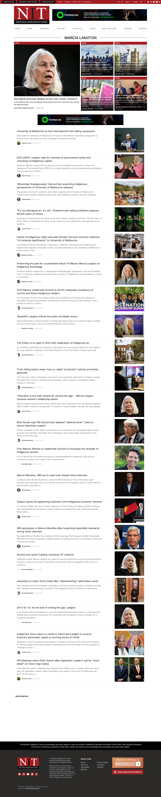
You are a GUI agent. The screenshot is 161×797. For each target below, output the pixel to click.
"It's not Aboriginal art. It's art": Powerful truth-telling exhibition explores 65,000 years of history (58, 212)
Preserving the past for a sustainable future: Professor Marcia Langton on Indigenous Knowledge (58, 265)
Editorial (84, 769)
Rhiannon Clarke (27, 255)
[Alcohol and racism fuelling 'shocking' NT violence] (123, 563)
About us (84, 765)
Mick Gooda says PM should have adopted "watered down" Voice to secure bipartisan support (55, 424)
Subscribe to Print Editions (28, 2)
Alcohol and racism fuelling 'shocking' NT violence (45, 554)
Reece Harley (26, 176)
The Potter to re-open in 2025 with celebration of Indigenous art (53, 343)
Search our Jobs (8, 2)
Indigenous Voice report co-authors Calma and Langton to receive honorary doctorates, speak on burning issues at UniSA (54, 636)
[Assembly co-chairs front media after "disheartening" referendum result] (123, 590)
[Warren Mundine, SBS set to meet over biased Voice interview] (123, 484)
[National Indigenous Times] (31, 15)
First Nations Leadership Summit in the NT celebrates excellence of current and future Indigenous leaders (55, 292)
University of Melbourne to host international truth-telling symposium (56, 131)
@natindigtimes (21, 696)
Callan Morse (26, 199)
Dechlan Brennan (87, 109)
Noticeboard (86, 2)
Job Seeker (85, 767)
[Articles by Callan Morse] (19, 199)
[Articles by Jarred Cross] (19, 229)
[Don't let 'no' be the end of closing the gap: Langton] (123, 616)
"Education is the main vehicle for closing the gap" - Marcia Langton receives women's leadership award (55, 397)
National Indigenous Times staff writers (128, 107)
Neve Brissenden (27, 569)
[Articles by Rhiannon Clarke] (19, 255)
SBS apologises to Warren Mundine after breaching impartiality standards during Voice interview (58, 530)
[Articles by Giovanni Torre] (19, 143)
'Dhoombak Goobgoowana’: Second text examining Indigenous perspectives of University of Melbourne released (52, 186)
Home (83, 762)
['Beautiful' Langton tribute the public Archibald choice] (123, 325)
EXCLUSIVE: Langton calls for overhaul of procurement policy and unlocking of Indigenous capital (54, 159)
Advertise (67, 2)
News (17, 43)
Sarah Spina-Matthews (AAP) (24, 108)
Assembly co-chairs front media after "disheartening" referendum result (57, 581)
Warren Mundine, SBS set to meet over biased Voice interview (52, 475)
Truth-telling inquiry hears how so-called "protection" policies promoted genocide (57, 371)
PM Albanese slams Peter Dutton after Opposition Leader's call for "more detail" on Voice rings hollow (58, 662)
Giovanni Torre (87, 74)
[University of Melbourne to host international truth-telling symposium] (123, 140)
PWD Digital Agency (32, 788)
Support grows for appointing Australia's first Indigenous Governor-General (59, 501)
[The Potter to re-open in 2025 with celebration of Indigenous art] (123, 352)
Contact (100, 767)
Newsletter (76, 2)
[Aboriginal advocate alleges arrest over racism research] (47, 70)
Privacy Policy (102, 762)
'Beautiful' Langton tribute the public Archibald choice (47, 316)
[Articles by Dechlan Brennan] (19, 308)
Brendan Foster (27, 464)
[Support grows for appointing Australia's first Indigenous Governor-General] (123, 510)
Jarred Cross (119, 74)
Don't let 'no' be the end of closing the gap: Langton (46, 607)
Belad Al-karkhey (27, 328)
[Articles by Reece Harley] (19, 176)
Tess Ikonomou (27, 622)
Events (60, 2)
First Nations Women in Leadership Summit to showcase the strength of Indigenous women (57, 450)
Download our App (48, 2)
